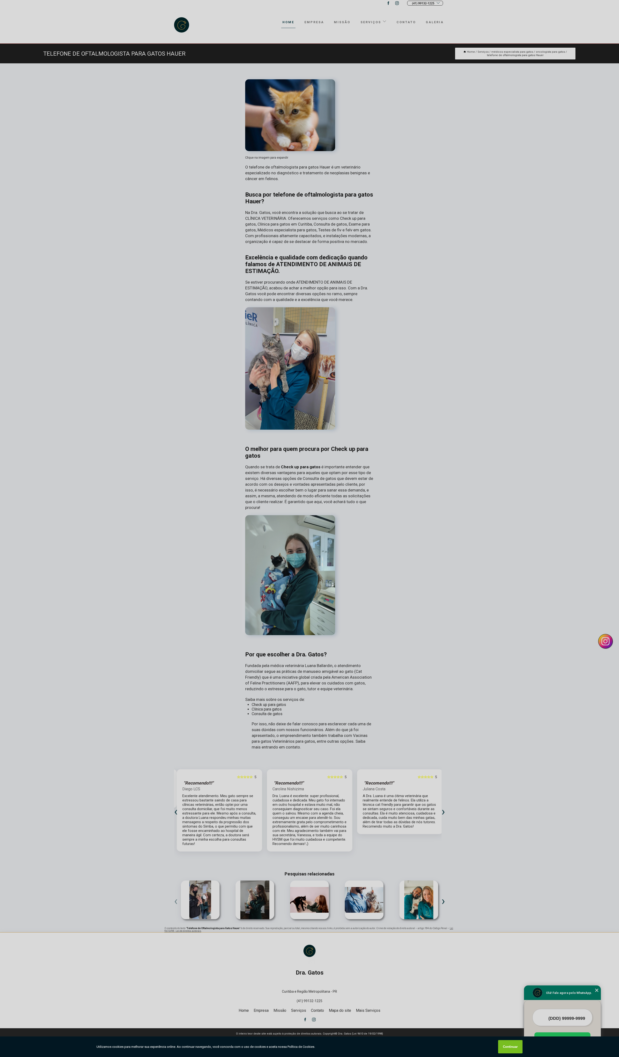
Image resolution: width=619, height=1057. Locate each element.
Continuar (510, 1047)
